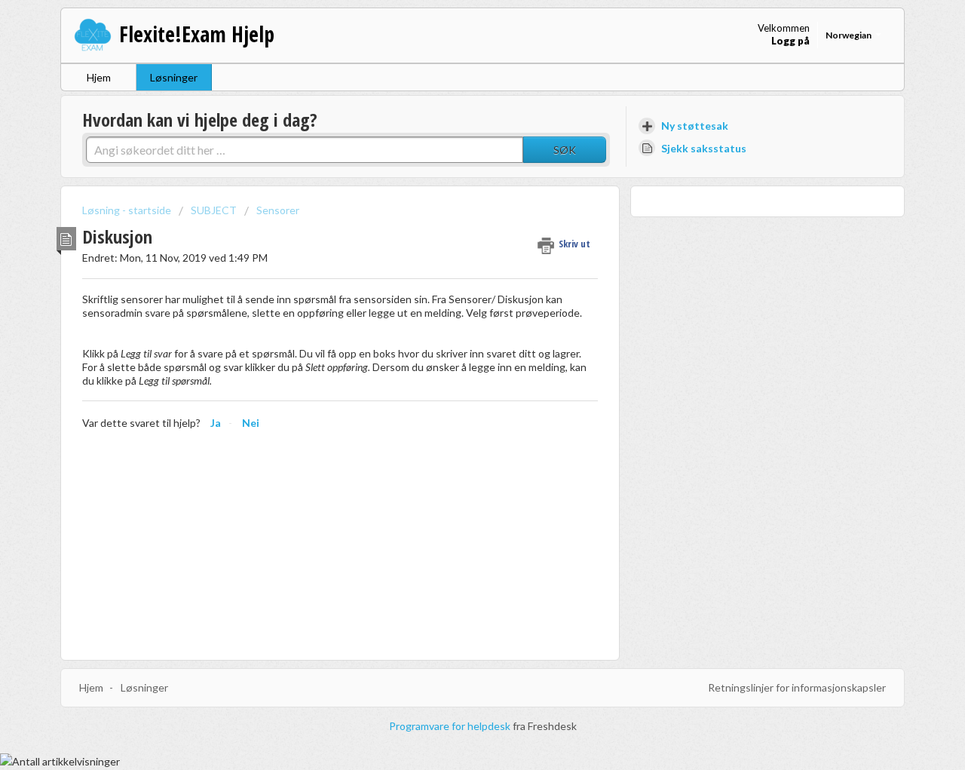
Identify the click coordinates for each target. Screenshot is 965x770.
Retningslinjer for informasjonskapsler (797, 687)
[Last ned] (455, 185)
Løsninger (174, 77)
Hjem (99, 77)
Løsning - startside (127, 210)
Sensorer (277, 210)
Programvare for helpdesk (451, 725)
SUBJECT (214, 210)
